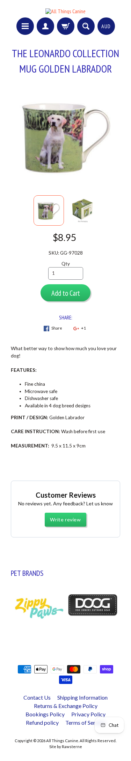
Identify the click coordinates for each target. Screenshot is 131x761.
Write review (65, 519)
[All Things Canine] (65, 11)
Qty (65, 263)
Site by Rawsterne (65, 746)
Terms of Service (85, 722)
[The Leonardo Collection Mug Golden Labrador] (49, 210)
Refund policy (42, 722)
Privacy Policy (88, 714)
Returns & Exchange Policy (65, 705)
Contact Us (37, 697)
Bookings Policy (45, 714)
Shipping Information (82, 697)
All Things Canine (62, 740)
